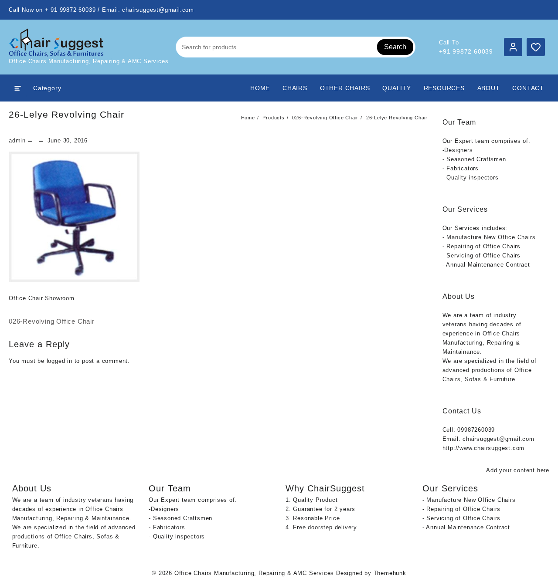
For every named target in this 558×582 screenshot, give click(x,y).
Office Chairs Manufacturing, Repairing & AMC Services (254, 573)
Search (395, 47)
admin (17, 140)
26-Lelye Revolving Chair (66, 114)
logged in (59, 361)
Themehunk (390, 573)
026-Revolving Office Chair (52, 321)
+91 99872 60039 (466, 51)
